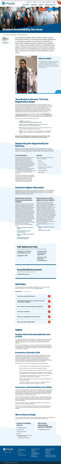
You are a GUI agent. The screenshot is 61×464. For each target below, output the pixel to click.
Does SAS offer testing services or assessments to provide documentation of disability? (31, 301)
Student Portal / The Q (35, 449)
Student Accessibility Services (5, 39)
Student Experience (50, 4)
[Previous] (57, 92)
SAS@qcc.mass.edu (39, 288)
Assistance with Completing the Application (42, 252)
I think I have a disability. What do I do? (26, 296)
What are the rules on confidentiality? (26, 321)
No (59, 0)
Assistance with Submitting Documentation (42, 258)
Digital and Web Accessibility (5, 43)
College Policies (48, 450)
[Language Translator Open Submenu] (54, 2)
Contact (43, 9)
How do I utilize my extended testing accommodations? (30, 306)
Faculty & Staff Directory (49, 449)
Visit (50, 9)
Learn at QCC (25, 4)
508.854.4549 (23, 431)
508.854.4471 (21, 429)
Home (4, 34)
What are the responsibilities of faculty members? (28, 316)
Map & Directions (34, 456)
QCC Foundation (34, 452)
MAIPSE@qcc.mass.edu (45, 429)
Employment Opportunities (50, 455)
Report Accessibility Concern (50, 456)
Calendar (33, 450)
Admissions (34, 4)
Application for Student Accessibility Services (24, 252)
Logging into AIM (22, 255)
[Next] (59, 92)
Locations (35, 2)
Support (41, 4)
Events (43, 2)
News (40, 2)
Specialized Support (13, 34)
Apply (56, 9)
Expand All (18, 291)
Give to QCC (47, 453)
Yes (58, 0)
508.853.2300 (20, 453)
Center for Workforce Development (35, 454)
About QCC (28, 2)
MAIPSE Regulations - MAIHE (44, 230)
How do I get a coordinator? (23, 311)
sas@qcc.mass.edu (22, 427)
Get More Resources (23, 274)
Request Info (47, 452)
